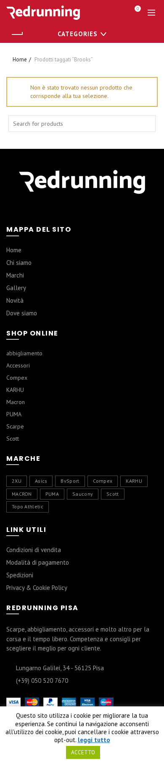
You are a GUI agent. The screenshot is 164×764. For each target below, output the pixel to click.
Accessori (18, 365)
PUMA (13, 414)
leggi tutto (94, 740)
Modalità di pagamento (37, 562)
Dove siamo (21, 313)
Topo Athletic (27, 506)
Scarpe (15, 426)
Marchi (15, 275)
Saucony (82, 494)
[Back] (16, 34)
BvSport (70, 481)
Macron (15, 402)
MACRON (22, 494)
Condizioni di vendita (33, 550)
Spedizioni (19, 575)
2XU (16, 481)
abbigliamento (24, 353)
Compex (16, 377)
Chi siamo (19, 263)
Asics (41, 481)
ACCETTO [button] (83, 752)
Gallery (16, 288)
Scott (12, 438)
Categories (78, 34)
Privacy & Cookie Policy (36, 588)
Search (147, 123)
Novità (15, 300)
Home (20, 59)
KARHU (15, 390)
